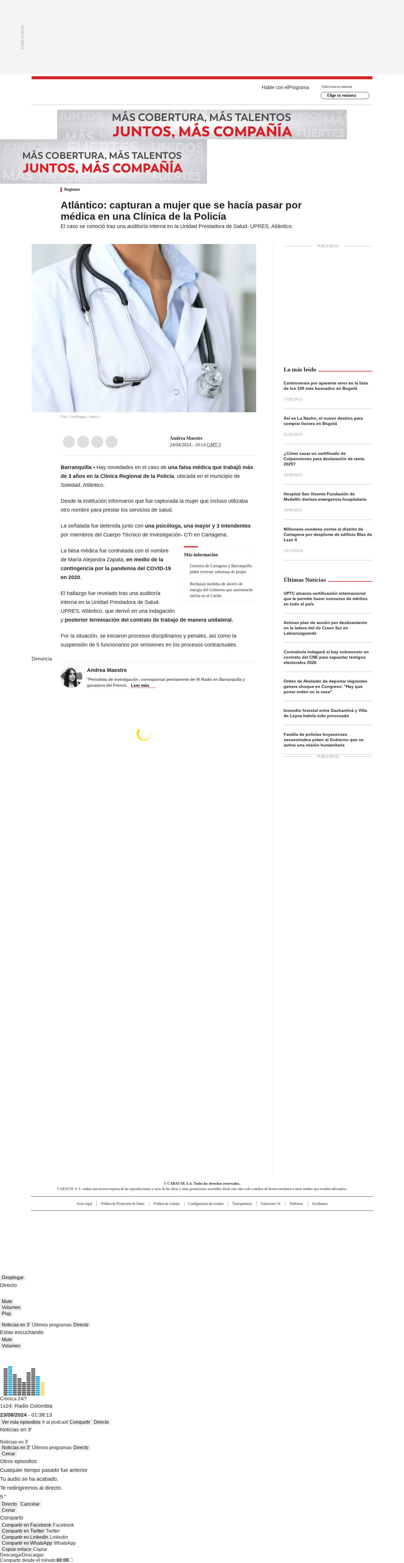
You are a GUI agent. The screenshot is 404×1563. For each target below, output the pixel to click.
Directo (80, 1324)
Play (6, 1313)
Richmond (130, 1235)
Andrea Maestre (186, 438)
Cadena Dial (235, 1227)
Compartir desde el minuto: (34, 1560)
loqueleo (264, 1235)
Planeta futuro (282, 1227)
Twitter (83, 442)
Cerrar (8, 1453)
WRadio (202, 92)
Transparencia (242, 1204)
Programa (298, 87)
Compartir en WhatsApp (27, 1543)
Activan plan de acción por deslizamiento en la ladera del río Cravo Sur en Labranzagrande (325, 628)
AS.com (267, 1218)
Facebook (69, 442)
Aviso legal (84, 1204)
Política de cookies (167, 1204)
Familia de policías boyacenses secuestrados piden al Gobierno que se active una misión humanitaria (323, 739)
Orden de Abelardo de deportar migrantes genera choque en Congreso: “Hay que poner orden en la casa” (325, 686)
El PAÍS (132, 1218)
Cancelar (30, 1504)
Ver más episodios (21, 1422)
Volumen (11, 1307)
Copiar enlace (16, 1549)
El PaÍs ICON (213, 1235)
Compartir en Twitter (23, 1530)
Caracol (308, 1218)
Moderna (160, 1235)
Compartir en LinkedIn (25, 1537)
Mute (7, 1301)
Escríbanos (320, 1204)
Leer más (140, 685)
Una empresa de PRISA (82, 1223)
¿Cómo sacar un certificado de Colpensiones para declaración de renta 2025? (324, 458)
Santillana (186, 1218)
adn (287, 1218)
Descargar (11, 1554)
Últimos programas (52, 1324)
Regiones (72, 189)
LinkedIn (97, 442)
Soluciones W (270, 1204)
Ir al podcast (55, 1422)
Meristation (293, 1235)
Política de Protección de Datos (123, 1204)
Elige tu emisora (341, 95)
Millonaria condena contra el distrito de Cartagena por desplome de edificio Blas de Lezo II (328, 534)
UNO (172, 1227)
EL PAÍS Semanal (257, 1227)
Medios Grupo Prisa (82, 1238)
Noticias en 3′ (16, 1324)
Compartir (80, 1422)
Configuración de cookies (206, 1204)
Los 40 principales (158, 1218)
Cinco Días (213, 1227)
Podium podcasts (187, 1235)
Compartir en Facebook (26, 1525)
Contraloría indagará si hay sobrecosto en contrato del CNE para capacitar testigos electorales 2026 (326, 657)
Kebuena (306, 1227)
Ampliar (244, 256)
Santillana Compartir (219, 1218)
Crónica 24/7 (13, 1398)
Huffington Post (141, 1227)
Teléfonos (296, 1204)
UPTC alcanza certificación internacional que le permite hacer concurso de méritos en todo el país (326, 598)
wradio (190, 1227)
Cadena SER (247, 1218)
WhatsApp (111, 442)
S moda (238, 1235)
